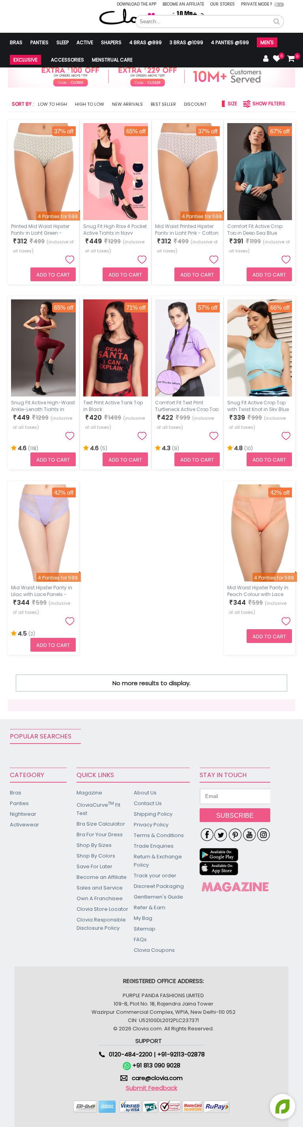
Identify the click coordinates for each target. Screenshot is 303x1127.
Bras (16, 42)
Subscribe (235, 815)
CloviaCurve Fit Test (98, 808)
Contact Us (148, 803)
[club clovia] (235, 887)
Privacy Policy (151, 824)
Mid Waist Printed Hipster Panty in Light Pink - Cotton (187, 229)
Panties (39, 42)
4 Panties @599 (230, 42)
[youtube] (249, 835)
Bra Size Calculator (101, 824)
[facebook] (206, 835)
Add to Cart (53, 274)
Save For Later (94, 866)
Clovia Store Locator (102, 909)
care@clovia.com (157, 1078)
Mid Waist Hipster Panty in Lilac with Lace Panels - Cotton (41, 590)
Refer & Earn (149, 907)
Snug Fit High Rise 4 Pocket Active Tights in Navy (115, 229)
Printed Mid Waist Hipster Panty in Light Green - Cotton (40, 229)
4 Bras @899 (145, 42)
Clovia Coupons (154, 950)
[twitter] (221, 835)
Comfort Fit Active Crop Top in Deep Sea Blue (254, 229)
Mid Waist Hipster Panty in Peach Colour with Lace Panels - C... (257, 590)
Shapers (111, 42)
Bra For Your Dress (100, 834)
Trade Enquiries (154, 846)
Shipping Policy (153, 814)
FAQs (140, 939)
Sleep (62, 42)
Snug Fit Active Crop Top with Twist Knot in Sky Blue (258, 405)
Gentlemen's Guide (158, 897)
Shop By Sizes (94, 845)
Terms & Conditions (159, 835)
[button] (276, 22)
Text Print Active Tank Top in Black (113, 405)
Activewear (24, 824)
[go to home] (132, 16)
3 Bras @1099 (186, 42)
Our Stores (222, 4)
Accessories (67, 59)
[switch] (279, 4)
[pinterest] (235, 835)
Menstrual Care (112, 59)
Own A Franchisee (100, 898)
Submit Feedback (151, 1088)
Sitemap (144, 929)
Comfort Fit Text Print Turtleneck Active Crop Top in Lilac (187, 405)
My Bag (143, 918)
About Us (145, 792)
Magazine (89, 792)
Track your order (155, 875)
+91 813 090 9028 (155, 1065)
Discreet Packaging (159, 886)
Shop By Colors (96, 856)
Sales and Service (100, 888)
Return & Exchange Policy (158, 861)
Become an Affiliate (183, 4)
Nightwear (23, 814)
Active (85, 42)
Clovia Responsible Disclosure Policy (101, 924)
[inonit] (263, 835)
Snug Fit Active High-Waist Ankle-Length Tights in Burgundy (43, 405)
